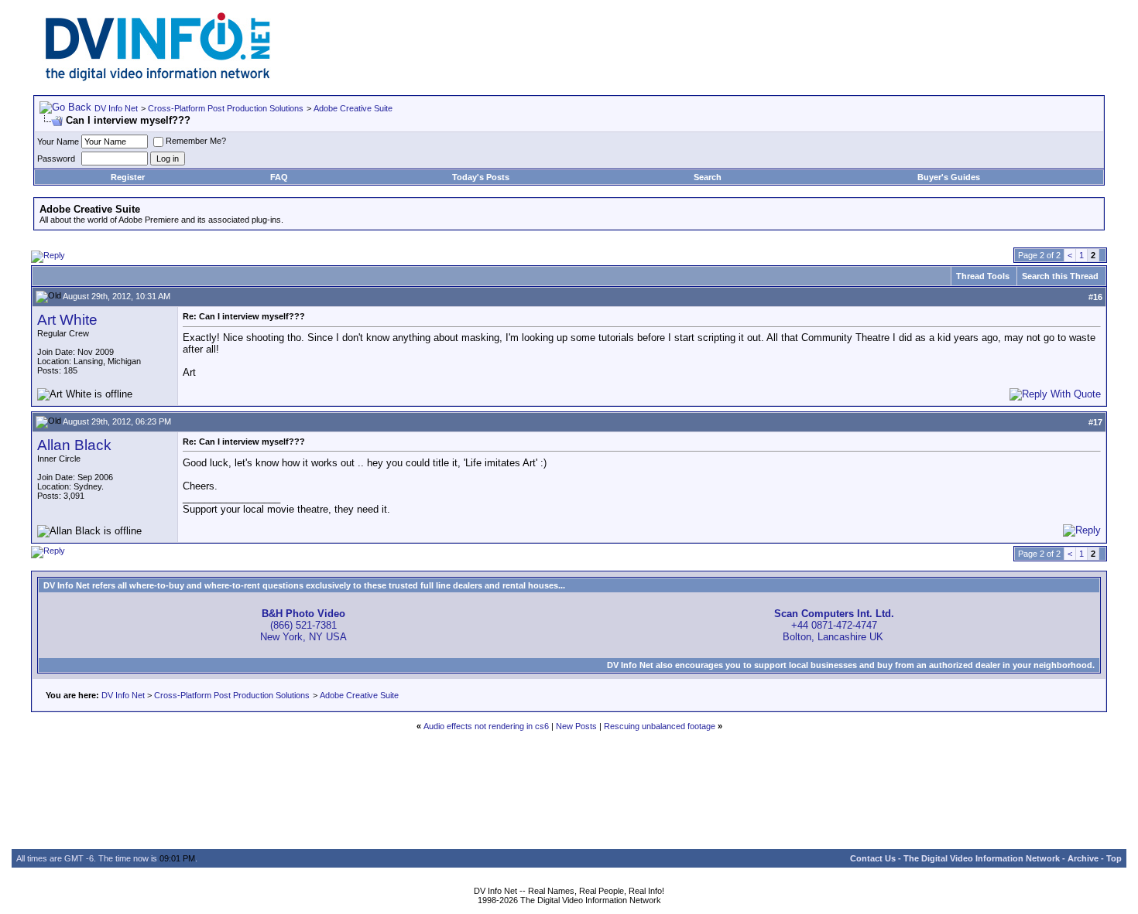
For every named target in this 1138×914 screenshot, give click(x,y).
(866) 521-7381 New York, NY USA (303, 625)
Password (56, 158)
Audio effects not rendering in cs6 (486, 726)
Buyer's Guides (948, 177)
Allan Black (74, 445)
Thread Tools (982, 276)
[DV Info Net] (158, 78)
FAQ (279, 177)
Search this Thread (1060, 276)
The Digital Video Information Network (981, 858)
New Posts (576, 726)
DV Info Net (116, 108)
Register (128, 177)
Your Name (58, 141)
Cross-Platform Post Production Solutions (225, 108)
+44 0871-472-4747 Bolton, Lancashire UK (834, 625)
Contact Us (873, 858)
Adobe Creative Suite (353, 108)
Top (1114, 858)
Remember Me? (196, 140)
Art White (67, 320)
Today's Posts (480, 177)
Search (708, 177)
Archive (1083, 858)
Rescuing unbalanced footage (659, 726)
